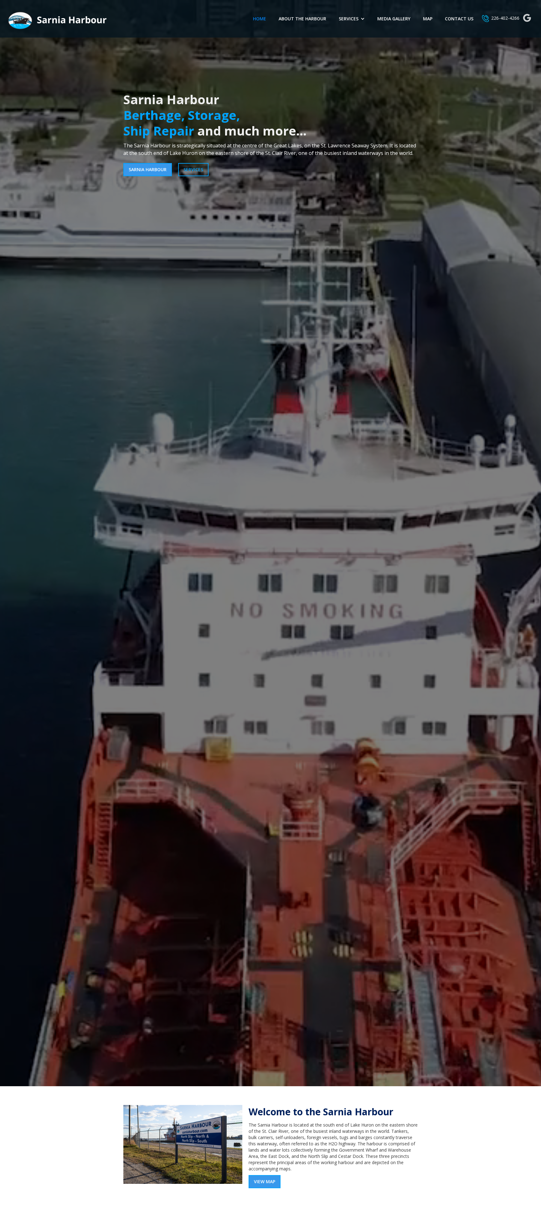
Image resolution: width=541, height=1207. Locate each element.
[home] (56, 18)
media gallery (393, 19)
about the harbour (302, 19)
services (193, 169)
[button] (351, 18)
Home (259, 19)
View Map (264, 1181)
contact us (459, 19)
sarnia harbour (148, 169)
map (427, 19)
